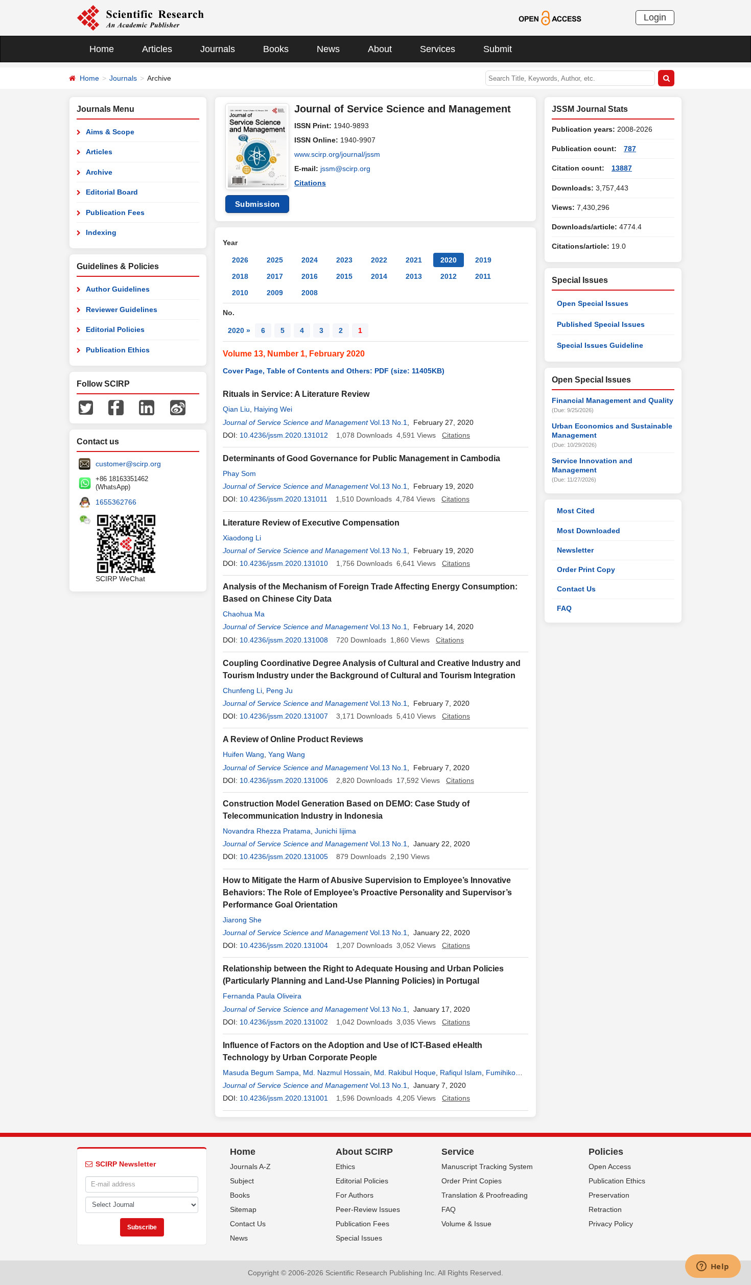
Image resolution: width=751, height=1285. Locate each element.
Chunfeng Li (242, 690)
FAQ (564, 608)
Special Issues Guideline (600, 345)
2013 (414, 276)
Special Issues (359, 1238)
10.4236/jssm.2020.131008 (284, 640)
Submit (497, 49)
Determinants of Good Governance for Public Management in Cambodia (361, 458)
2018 (240, 276)
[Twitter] (86, 407)
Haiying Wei (273, 409)
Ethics (345, 1166)
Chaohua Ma (244, 614)
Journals (217, 49)
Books (276, 49)
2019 (483, 260)
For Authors (354, 1195)
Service (457, 1152)
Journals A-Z (250, 1166)
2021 (414, 260)
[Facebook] (116, 407)
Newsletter (575, 550)
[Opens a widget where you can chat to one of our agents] (713, 1267)
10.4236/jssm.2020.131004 (284, 945)
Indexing (101, 232)
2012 (448, 276)
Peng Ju (279, 690)
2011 (483, 276)
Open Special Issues (592, 303)
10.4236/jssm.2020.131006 (284, 780)
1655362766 (116, 502)
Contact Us (576, 589)
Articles (157, 49)
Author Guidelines (118, 289)
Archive (99, 172)
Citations (310, 183)
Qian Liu (236, 409)
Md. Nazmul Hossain (336, 1072)
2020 (448, 260)
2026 (240, 260)
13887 (622, 168)
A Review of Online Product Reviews (293, 739)
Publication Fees (115, 212)
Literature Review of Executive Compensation (311, 522)
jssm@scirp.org (345, 168)
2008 (309, 293)
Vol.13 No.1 (388, 422)
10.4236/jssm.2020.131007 (284, 716)
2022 (379, 260)
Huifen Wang (243, 754)
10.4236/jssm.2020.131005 (284, 856)
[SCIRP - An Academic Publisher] (140, 17)
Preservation (609, 1195)
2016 (309, 276)
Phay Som (239, 473)
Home (101, 49)
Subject (242, 1181)
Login (655, 17)
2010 (240, 293)
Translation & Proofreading (484, 1195)
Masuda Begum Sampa (261, 1072)
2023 (344, 260)
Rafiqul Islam (461, 1072)
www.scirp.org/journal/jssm (337, 154)
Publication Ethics (118, 350)
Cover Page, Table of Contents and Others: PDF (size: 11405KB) (333, 371)
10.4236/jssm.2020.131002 (284, 1022)
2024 (309, 260)
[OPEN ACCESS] (550, 17)
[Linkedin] (146, 407)
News (328, 49)
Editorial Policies (115, 329)
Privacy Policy (611, 1224)
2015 (344, 276)
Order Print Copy (586, 569)
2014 (379, 276)
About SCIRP (364, 1152)
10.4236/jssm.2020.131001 (284, 1098)
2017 (275, 276)
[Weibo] (177, 407)
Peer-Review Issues (368, 1209)
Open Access (610, 1166)
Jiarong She (242, 920)
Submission (257, 204)
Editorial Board (112, 192)
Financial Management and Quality (612, 400)
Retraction (605, 1209)
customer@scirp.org (128, 464)
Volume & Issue (466, 1224)
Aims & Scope (110, 132)
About (380, 49)
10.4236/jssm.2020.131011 (283, 499)
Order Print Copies (471, 1181)
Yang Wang (286, 754)
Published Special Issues (601, 324)
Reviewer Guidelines (121, 309)
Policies (606, 1152)
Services (437, 49)
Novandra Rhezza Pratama (267, 831)
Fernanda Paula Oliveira (262, 996)
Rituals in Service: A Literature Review (296, 394)
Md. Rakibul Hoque (405, 1072)
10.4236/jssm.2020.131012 (284, 435)
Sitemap (243, 1209)
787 (630, 149)
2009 (275, 293)
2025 (275, 260)
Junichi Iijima (335, 831)
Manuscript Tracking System (487, 1166)
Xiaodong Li (242, 538)
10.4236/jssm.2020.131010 (284, 563)
